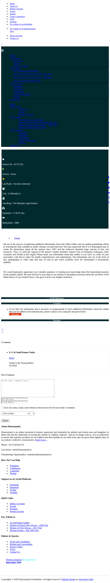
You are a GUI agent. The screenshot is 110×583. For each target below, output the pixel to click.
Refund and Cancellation (21, 544)
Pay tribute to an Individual (21, 24)
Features (13, 22)
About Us (14, 6)
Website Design (68, 579)
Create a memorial (17, 16)
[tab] (55, 298)
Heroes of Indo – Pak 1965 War (24, 530)
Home (12, 4)
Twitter (13, 490)
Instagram (14, 487)
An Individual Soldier (20, 523)
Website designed (14, 559)
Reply (12, 358)
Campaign (14, 471)
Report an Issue (16, 36)
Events (12, 11)
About (17, 238)
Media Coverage (16, 9)
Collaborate (15, 468)
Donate (13, 14)
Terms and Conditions (20, 541)
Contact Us (14, 38)
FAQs (12, 19)
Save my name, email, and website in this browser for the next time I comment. (39, 407)
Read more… (41, 440)
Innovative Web (86, 579)
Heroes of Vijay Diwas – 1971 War (26, 528)
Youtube (13, 492)
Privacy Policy (16, 547)
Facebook (14, 485)
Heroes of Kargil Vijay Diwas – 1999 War (29, 525)
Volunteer (14, 465)
